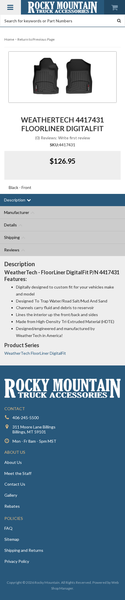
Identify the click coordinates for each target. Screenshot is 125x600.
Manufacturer (16, 212)
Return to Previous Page (36, 39)
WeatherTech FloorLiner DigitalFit (35, 353)
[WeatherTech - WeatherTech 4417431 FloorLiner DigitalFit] (62, 77)
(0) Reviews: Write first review (62, 137)
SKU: (54, 144)
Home (9, 39)
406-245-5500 (25, 417)
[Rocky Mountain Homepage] (62, 7)
